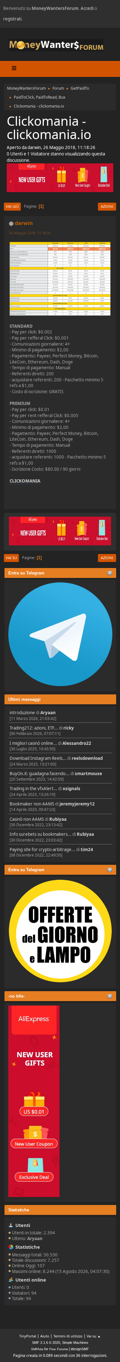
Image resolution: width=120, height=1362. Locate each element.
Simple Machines (75, 1342)
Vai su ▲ (94, 1336)
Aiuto (44, 1336)
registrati (12, 19)
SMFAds (37, 1349)
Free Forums (58, 1349)
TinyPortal (27, 1336)
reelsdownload (87, 758)
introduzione (22, 712)
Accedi (87, 8)
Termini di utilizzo (68, 1336)
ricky (68, 728)
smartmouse (88, 773)
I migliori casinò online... (33, 743)
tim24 (87, 849)
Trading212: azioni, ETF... (34, 728)
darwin (24, 223)
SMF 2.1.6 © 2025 (46, 1342)
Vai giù (12, 206)
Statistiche (18, 1210)
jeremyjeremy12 (77, 804)
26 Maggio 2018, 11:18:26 (30, 232)
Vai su (11, 557)
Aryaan (48, 712)
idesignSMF (80, 1349)
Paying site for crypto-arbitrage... (42, 849)
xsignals (71, 788)
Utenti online (30, 1279)
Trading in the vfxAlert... (33, 788)
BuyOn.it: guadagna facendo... (39, 773)
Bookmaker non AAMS (32, 804)
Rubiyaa (58, 819)
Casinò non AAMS (27, 819)
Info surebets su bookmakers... (40, 834)
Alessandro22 (76, 743)
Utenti (22, 1225)
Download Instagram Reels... (38, 758)
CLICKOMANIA (25, 481)
